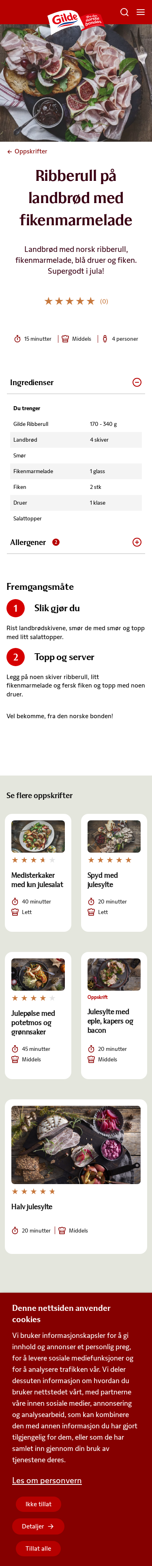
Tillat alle (38, 1548)
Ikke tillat (38, 1504)
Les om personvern (47, 1480)
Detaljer (33, 1526)
